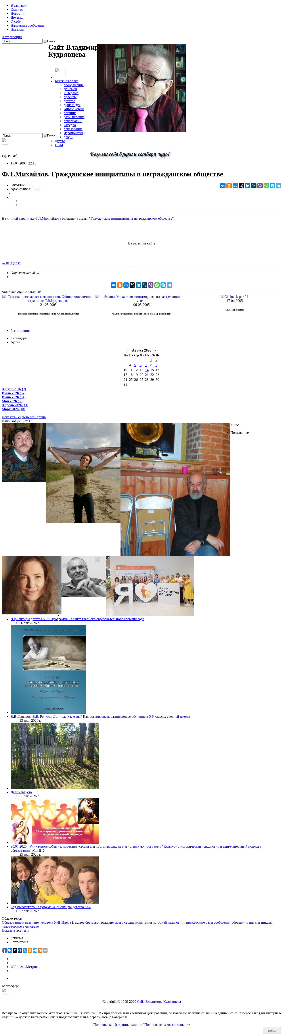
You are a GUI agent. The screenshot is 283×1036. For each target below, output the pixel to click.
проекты (70, 97)
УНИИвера (62, 922)
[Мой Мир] (235, 185)
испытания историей (151, 922)
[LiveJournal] (253, 185)
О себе (16, 21)
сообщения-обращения (231, 922)
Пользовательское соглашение (167, 1024)
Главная (17, 9)
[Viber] (260, 185)
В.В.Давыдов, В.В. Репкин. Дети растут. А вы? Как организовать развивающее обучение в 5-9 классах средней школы (100, 716)
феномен (70, 89)
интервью (71, 93)
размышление (74, 117)
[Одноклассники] (229, 185)
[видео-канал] (5, 143)
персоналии (73, 121)
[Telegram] (278, 185)
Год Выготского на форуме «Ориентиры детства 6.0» (51, 907)
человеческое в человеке (20, 926)
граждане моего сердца (116, 922)
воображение (74, 85)
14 (147, 370)
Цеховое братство (85, 922)
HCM (59, 145)
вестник (70, 113)
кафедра (70, 125)
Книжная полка (66, 81)
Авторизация (12, 37)
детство (69, 101)
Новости (17, 13)
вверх (272, 1030)
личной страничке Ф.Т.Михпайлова (34, 218)
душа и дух (72, 105)
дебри (68, 137)
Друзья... (17, 17)
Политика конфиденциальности (117, 1024)
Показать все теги (15, 930)
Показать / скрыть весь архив (24, 417)
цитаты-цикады (261, 922)
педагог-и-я (176, 922)
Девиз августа (21, 792)
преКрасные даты (199, 922)
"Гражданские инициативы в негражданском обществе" (131, 218)
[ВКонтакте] (223, 185)
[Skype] (272, 185)
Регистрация (20, 330)
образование (73, 129)
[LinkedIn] (247, 185)
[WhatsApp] (266, 185)
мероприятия (73, 133)
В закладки (19, 5)
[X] (241, 185)
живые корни (74, 109)
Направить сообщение (27, 25)
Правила (17, 29)
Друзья (60, 141)
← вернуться (11, 263)
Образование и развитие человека (27, 922)
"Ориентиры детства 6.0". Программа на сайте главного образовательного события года (77, 619)
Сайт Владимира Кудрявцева (159, 1001)
